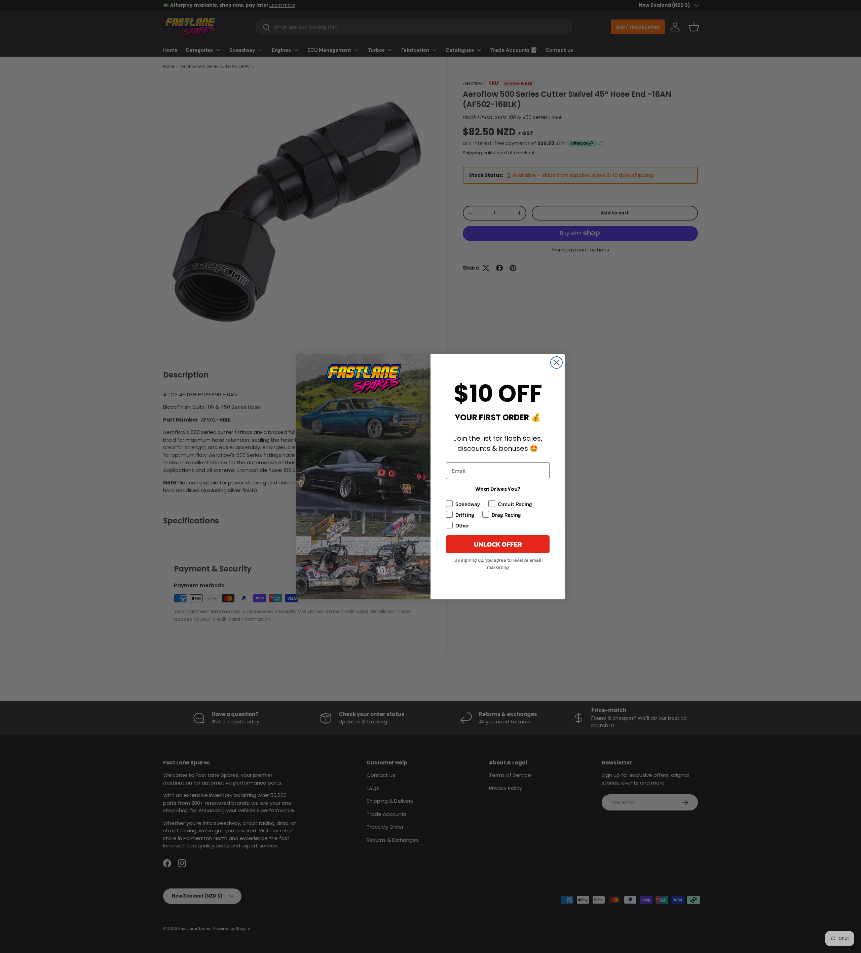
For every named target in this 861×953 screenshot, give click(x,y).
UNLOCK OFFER (498, 544)
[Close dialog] (556, 362)
